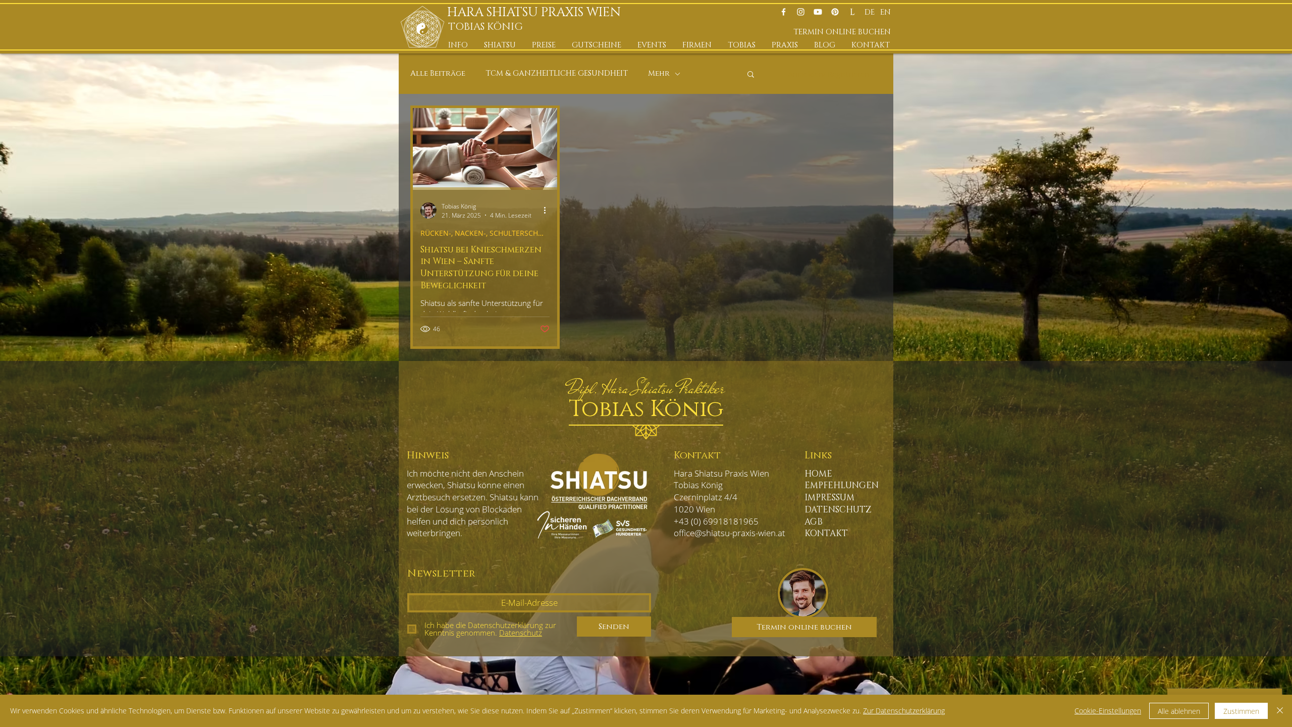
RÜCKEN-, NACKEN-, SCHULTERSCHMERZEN (485, 233)
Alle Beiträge (437, 73)
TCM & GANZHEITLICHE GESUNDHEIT (557, 73)
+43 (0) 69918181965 (716, 521)
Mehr (659, 73)
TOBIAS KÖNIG (485, 26)
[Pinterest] (835, 12)
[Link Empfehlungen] (852, 12)
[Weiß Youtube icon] (818, 12)
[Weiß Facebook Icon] (783, 12)
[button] (458, 45)
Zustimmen (1241, 711)
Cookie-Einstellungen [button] (1107, 710)
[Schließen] (1280, 711)
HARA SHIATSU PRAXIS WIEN (537, 12)
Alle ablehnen (1179, 711)
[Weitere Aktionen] (548, 210)
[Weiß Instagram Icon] (800, 12)
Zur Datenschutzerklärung (904, 710)
